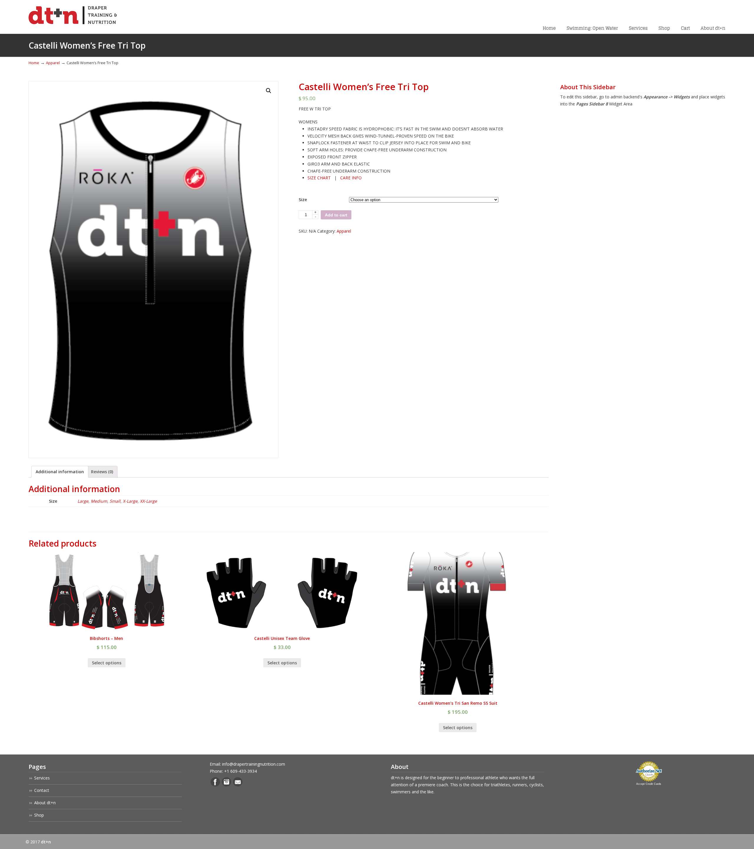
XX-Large (148, 501)
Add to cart (336, 215)
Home (34, 62)
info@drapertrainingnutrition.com (253, 764)
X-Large (130, 501)
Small (115, 501)
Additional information (60, 471)
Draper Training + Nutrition (73, 13)
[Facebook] (215, 785)
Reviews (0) (102, 471)
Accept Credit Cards (648, 783)
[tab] (59, 472)
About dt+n (45, 802)
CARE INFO (351, 178)
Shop (39, 815)
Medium (99, 501)
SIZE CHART (319, 178)
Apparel (53, 62)
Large (82, 501)
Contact (41, 790)
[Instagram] (226, 785)
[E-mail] (237, 785)
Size (303, 199)
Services (42, 778)
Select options (106, 663)
